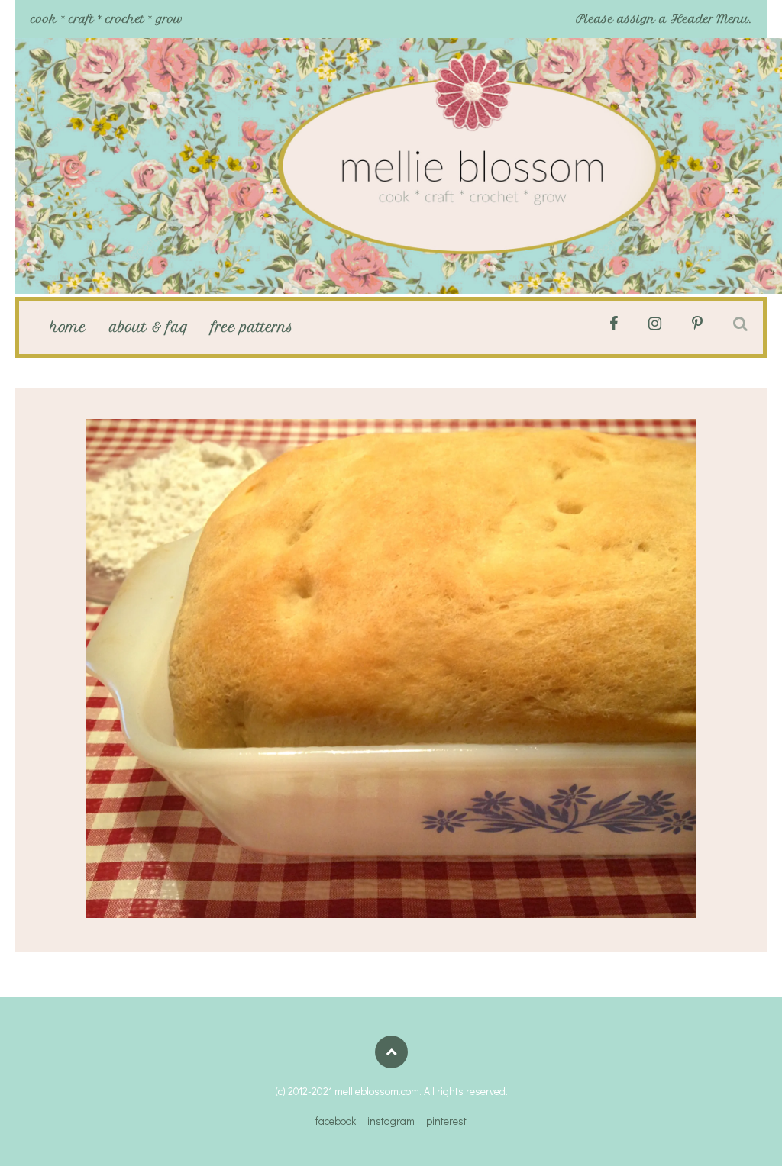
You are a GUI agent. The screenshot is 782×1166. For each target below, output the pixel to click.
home (68, 327)
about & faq (149, 327)
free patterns (252, 327)
